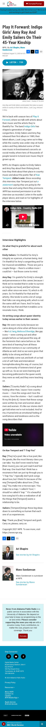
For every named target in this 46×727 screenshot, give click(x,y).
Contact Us (9, 694)
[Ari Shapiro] (7, 552)
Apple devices (10, 702)
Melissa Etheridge (26, 331)
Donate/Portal (35, 4)
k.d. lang (12, 331)
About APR (9, 692)
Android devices (11, 704)
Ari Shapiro (14, 47)
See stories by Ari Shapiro (28, 554)
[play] (3, 724)
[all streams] (42, 724)
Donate (23, 636)
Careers (8, 696)
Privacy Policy (10, 683)
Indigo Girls (29, 126)
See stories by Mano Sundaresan (25, 583)
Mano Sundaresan (25, 569)
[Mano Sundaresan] (7, 573)
